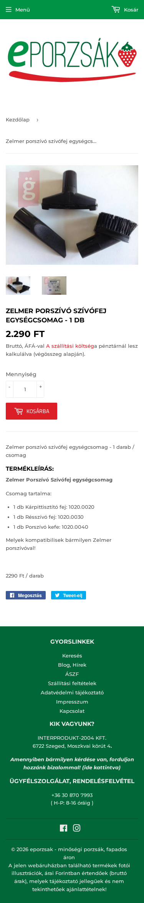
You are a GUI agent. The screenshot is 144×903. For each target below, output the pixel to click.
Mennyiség (21, 374)
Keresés (72, 655)
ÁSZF (72, 674)
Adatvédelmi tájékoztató (72, 692)
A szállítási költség (70, 346)
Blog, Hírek (72, 665)
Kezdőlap (18, 119)
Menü (22, 10)
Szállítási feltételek (72, 683)
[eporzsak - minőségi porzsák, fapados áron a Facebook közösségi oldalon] (64, 829)
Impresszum (72, 702)
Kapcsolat (72, 711)
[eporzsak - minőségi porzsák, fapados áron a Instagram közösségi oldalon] (77, 829)
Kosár (130, 10)
